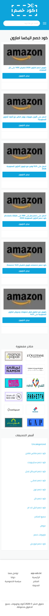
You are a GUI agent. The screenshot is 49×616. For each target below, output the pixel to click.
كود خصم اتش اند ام (36, 507)
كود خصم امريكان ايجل (35, 471)
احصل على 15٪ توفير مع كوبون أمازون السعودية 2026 (26, 167)
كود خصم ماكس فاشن (35, 453)
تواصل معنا (13, 573)
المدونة (36, 585)
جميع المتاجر (40, 517)
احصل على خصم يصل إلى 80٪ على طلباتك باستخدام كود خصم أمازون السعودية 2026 (25, 217)
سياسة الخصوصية (13, 581)
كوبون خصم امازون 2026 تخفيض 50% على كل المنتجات (27, 69)
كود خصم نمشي (38, 480)
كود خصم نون (39, 489)
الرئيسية (36, 577)
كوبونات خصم (40, 535)
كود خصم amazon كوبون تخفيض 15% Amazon (26, 265)
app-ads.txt (36, 573)
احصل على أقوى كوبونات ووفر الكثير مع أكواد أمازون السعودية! (24, 118)
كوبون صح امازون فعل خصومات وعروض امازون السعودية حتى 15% (27, 313)
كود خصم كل (40, 498)
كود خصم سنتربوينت (36, 462)
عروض (43, 526)
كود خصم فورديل (38, 544)
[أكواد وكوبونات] (24, 9)
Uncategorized (39, 444)
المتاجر (36, 581)
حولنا (13, 577)
